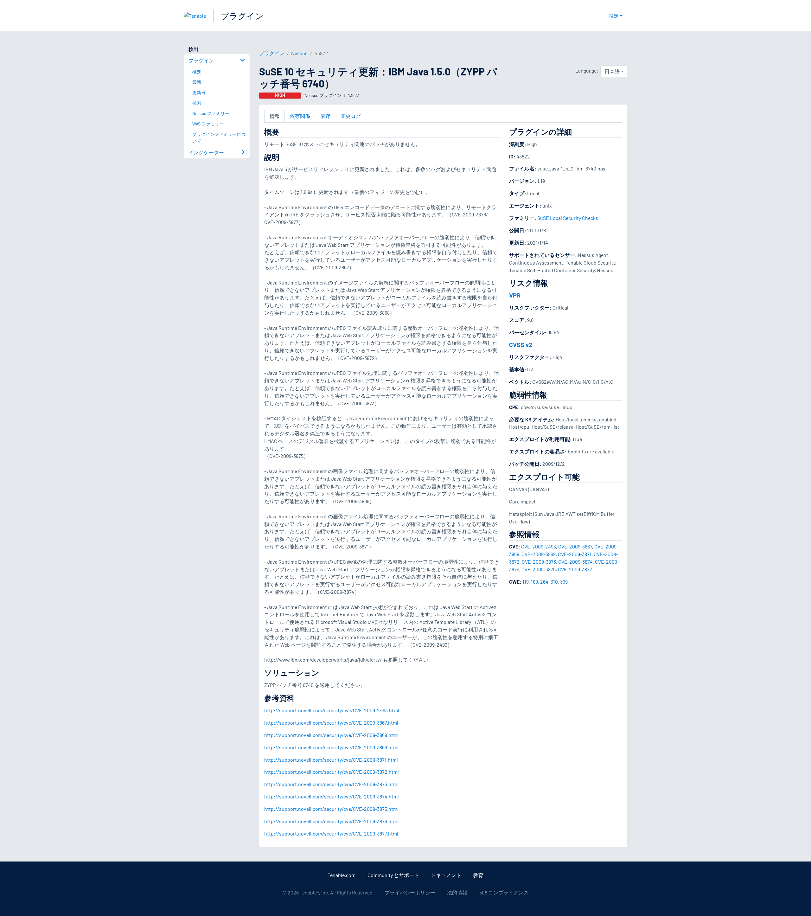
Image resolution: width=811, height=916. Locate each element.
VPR (514, 295)
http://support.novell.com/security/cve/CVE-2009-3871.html (331, 760)
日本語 (612, 71)
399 (564, 582)
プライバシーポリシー (410, 892)
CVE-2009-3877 (575, 569)
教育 (478, 875)
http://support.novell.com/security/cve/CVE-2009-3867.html (331, 723)
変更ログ (351, 116)
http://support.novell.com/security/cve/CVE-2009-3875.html (331, 809)
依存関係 (300, 116)
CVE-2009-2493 (538, 546)
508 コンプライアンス (504, 892)
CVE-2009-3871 (574, 554)
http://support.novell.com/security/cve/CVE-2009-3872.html (331, 772)
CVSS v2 (520, 344)
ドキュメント (446, 875)
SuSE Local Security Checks (567, 218)
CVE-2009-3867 (575, 546)
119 (525, 582)
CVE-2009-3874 (575, 562)
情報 (275, 116)
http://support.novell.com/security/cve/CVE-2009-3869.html (331, 747)
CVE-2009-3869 (538, 554)
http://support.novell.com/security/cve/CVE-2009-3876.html (331, 821)
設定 (614, 16)
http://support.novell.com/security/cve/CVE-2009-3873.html (331, 784)
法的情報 (457, 892)
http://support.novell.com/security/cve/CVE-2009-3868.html (331, 735)
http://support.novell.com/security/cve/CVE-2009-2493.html (331, 710)
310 (554, 582)
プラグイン (242, 16)
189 (534, 582)
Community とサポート (393, 875)
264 (544, 582)
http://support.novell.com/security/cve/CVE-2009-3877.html (331, 833)
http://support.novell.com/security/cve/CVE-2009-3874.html (331, 796)
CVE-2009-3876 (538, 569)
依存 (325, 116)
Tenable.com (341, 875)
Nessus (299, 53)
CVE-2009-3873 (539, 562)
